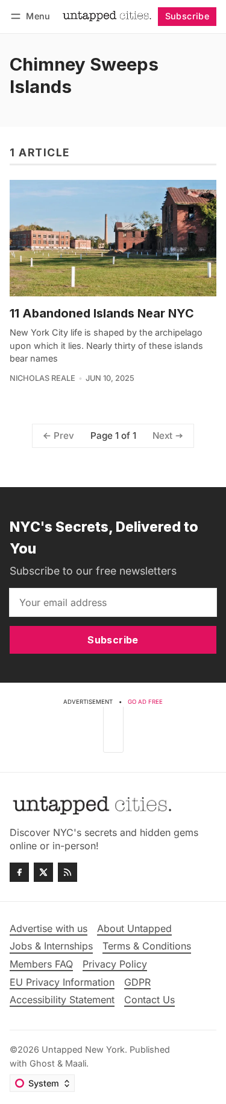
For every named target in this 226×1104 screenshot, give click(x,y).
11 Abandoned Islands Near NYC (102, 313)
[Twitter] (43, 872)
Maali (75, 1063)
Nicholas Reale (42, 378)
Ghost (42, 1063)
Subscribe (187, 16)
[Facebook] (19, 872)
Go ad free (145, 701)
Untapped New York (83, 1049)
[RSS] (67, 872)
